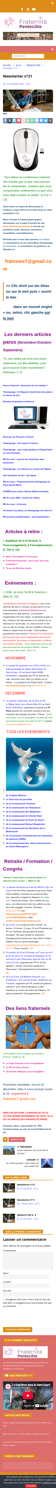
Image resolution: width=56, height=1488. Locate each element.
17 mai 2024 (26, 1188)
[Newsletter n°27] (9, 1187)
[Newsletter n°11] (9, 1203)
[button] (52, 3)
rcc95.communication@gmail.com (23, 921)
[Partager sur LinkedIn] (14, 120)
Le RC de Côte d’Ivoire (17, 1067)
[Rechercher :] (28, 55)
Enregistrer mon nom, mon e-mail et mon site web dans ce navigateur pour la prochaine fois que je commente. (27, 1303)
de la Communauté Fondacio (20, 803)
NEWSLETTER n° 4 (26, 1215)
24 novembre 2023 (15, 83)
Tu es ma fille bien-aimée (18, 568)
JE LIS (18, 65)
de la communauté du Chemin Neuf (24, 816)
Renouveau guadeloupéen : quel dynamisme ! (26, 517)
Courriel (6, 1281)
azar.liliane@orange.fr (17, 685)
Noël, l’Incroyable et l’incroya (21, 556)
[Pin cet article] (19, 120)
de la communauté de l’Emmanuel (23, 807)
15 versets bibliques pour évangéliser (25, 1071)
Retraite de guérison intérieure (18, 401)
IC (7, 972)
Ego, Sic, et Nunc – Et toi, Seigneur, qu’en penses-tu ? (26, 1434)
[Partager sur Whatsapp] (32, 120)
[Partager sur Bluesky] (46, 120)
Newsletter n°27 (26, 1184)
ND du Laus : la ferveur (14, 504)
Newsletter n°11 (26, 1199)
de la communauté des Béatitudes (23, 811)
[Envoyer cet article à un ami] (23, 120)
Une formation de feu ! (14, 475)
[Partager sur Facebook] (5, 120)
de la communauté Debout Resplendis (25, 824)
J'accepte (31, 1486)
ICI (43, 993)
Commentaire (9, 1250)
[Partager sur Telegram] (41, 120)
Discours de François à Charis (18, 437)
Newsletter (17, 1139)
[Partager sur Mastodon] (36, 120)
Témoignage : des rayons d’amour (20, 443)
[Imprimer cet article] (28, 120)
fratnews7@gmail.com (32, 610)
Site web (7, 1290)
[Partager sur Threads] (50, 120)
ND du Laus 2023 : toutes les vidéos (21, 497)
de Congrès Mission (16, 795)
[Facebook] (22, 9)
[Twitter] (28, 9)
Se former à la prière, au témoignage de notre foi (27, 510)
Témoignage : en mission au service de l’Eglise (27, 469)
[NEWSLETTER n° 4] (9, 1218)
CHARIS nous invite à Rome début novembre (26, 491)
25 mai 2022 (26, 1218)
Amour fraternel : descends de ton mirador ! (25, 385)
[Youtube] (33, 9)
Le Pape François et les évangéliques (25, 1063)
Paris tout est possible (20, 799)
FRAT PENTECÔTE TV (21, 1375)
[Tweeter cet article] (9, 120)
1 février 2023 (26, 1203)
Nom (5, 1273)
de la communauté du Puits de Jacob (25, 820)
